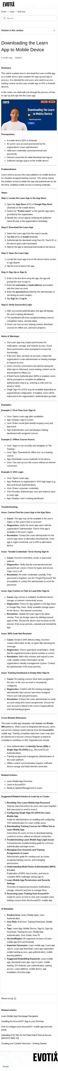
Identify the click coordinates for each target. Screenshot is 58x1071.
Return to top (7, 998)
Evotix (3, 12)
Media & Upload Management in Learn (24, 788)
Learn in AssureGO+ (16, 784)
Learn (12, 12)
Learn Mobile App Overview (19, 781)
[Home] (9, 5)
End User (21, 12)
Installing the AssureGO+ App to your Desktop (22, 1021)
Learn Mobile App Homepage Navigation (19, 1016)
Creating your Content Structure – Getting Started (23, 1043)
